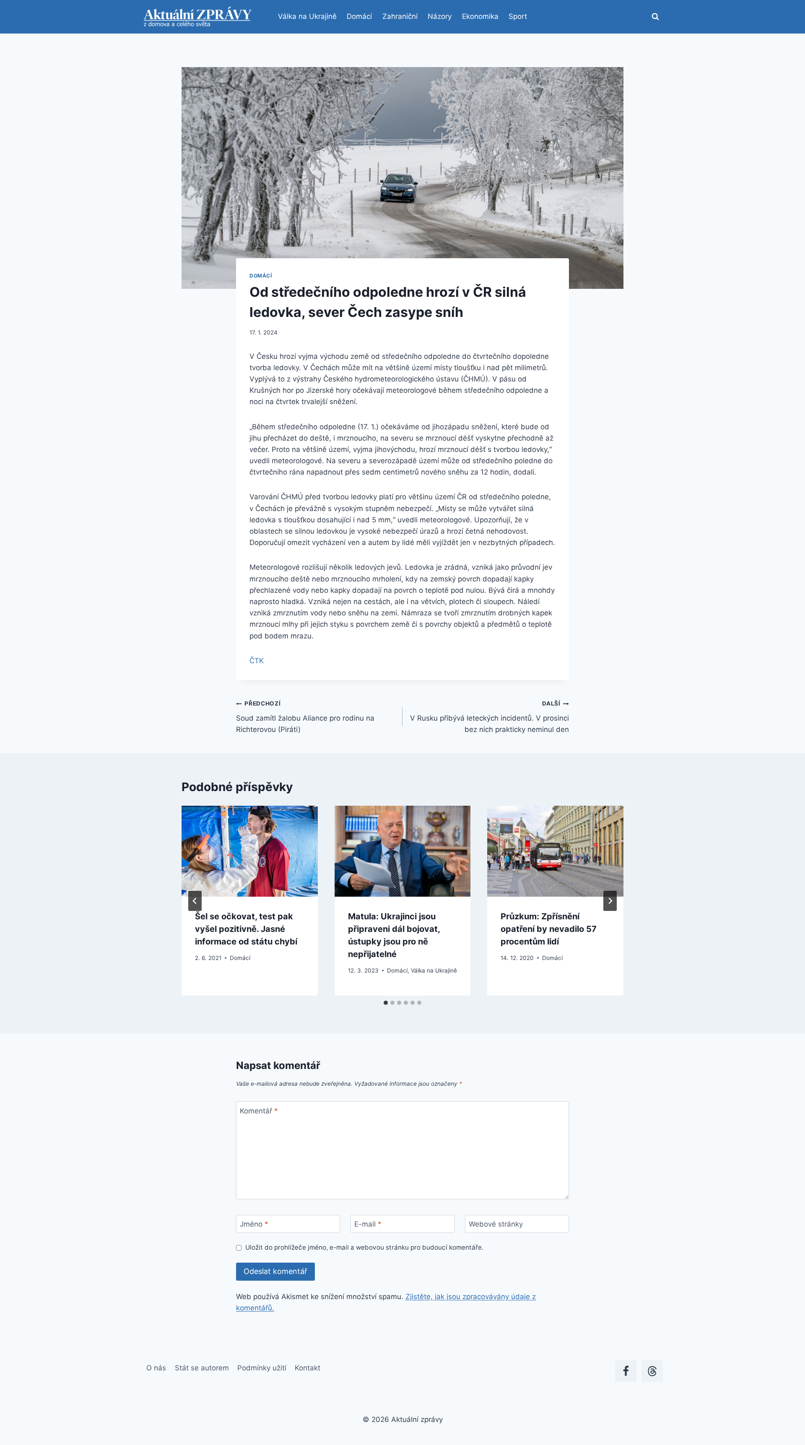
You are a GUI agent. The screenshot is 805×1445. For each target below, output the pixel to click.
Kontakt (307, 1368)
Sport (518, 16)
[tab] (386, 1003)
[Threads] (652, 1371)
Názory (440, 16)
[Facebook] (625, 1371)
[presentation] (250, 851)
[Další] (610, 901)
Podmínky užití (261, 1368)
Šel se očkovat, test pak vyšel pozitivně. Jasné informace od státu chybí (246, 929)
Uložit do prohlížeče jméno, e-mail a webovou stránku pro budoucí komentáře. (364, 1247)
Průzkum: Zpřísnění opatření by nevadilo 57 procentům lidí (549, 929)
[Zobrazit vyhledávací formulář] (655, 16)
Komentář (259, 1110)
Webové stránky (496, 1224)
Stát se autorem (202, 1368)
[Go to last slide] (195, 901)
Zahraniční (400, 16)
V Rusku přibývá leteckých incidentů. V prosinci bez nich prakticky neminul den (489, 717)
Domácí (359, 16)
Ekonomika (480, 16)
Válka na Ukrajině (307, 16)
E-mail (368, 1224)
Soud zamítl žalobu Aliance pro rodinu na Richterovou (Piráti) (305, 717)
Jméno (254, 1224)
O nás (156, 1368)
